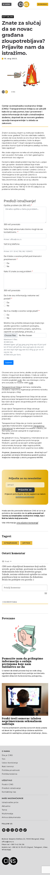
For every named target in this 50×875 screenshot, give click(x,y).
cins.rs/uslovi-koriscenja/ (27, 523)
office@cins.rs (8, 842)
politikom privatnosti (25, 496)
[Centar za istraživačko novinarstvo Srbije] (24, 4)
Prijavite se (25, 490)
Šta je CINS (7, 755)
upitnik (26, 543)
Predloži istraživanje (11, 788)
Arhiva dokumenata (11, 817)
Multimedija (7, 814)
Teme (4, 810)
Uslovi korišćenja (10, 763)
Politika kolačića (9, 774)
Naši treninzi (8, 766)
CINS (13, 92)
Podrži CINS (7, 784)
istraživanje (10, 543)
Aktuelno (7, 17)
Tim (3, 759)
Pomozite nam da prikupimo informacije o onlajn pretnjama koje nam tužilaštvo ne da (22, 662)
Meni (7, 4)
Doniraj (42, 4)
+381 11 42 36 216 (17, 844)
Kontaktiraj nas (9, 792)
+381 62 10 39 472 (19, 847)
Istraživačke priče (10, 802)
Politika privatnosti (11, 770)
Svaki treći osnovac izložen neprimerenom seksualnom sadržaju (22, 721)
